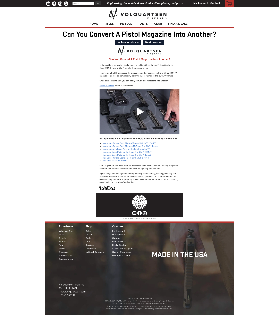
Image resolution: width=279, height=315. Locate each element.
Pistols (126, 23)
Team (62, 245)
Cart (230, 0)
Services (90, 245)
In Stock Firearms (95, 252)
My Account (200, 3)
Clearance (91, 248)
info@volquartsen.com (72, 291)
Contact (215, 3)
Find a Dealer (178, 23)
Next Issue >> (153, 42)
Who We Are (66, 231)
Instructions (65, 255)
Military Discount (121, 255)
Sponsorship (66, 259)
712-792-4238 (67, 295)
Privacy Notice (119, 234)
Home (94, 23)
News (62, 234)
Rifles (109, 23)
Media (62, 248)
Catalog (116, 238)
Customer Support (122, 248)
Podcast (63, 252)
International (119, 241)
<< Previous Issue (128, 42)
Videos (62, 241)
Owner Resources (122, 252)
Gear (158, 23)
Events (62, 238)
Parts (143, 23)
